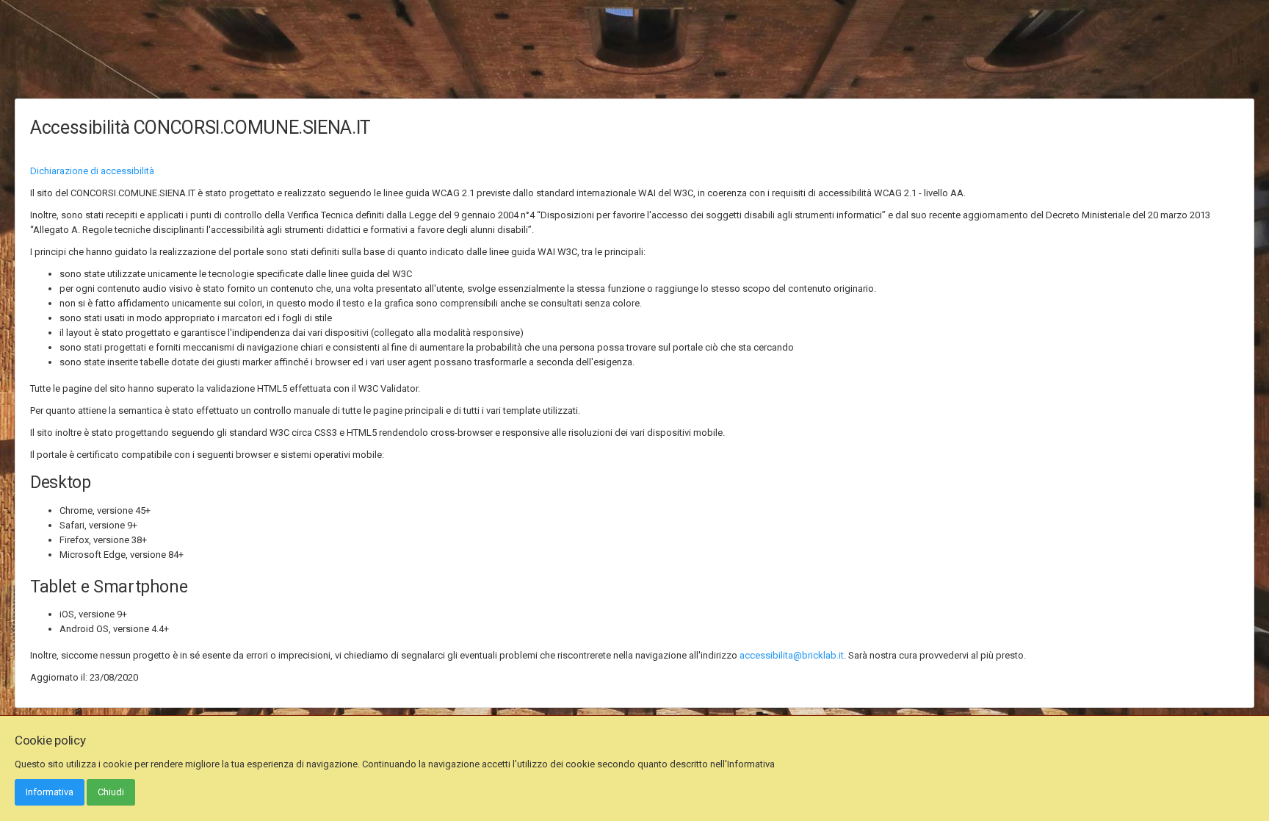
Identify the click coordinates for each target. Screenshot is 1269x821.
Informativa (49, 791)
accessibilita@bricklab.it (792, 655)
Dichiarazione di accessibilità (92, 170)
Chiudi (111, 791)
